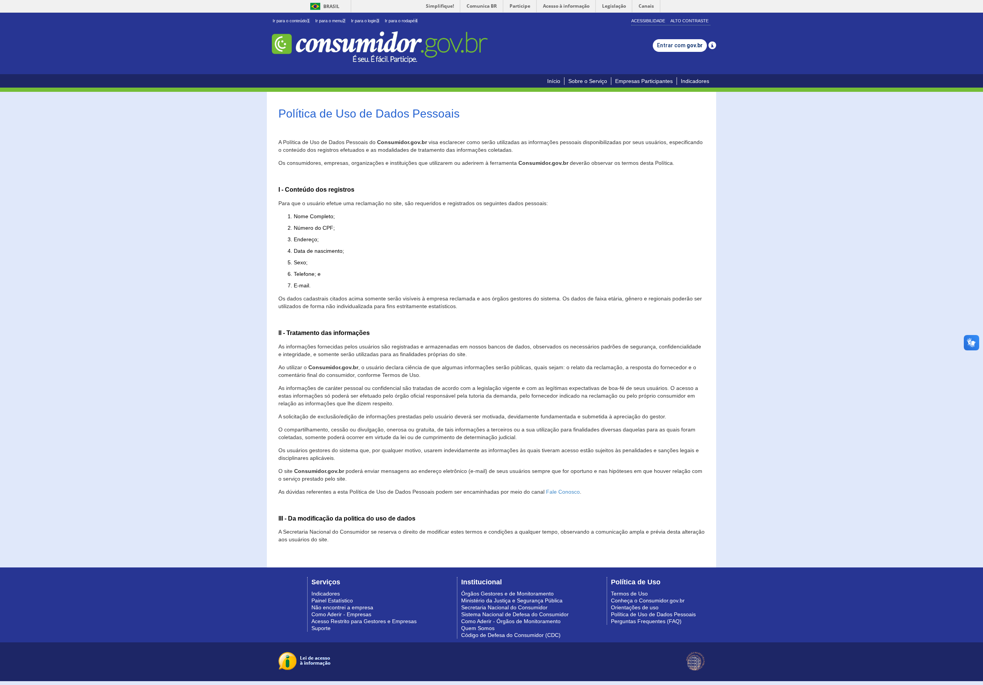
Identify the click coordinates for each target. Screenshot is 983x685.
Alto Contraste (689, 20)
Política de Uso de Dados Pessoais (653, 614)
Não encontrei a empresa (342, 607)
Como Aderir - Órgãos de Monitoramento (511, 621)
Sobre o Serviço (587, 81)
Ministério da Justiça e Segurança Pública (512, 600)
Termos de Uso (629, 593)
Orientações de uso (635, 607)
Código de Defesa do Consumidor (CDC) (511, 635)
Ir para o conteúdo (291, 20)
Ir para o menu (330, 20)
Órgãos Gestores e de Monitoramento (507, 593)
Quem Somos (478, 628)
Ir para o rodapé (401, 20)
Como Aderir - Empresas (341, 614)
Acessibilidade (648, 20)
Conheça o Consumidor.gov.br (648, 600)
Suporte (321, 628)
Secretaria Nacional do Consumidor (504, 607)
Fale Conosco (563, 492)
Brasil (323, 6)
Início (553, 81)
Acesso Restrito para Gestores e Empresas (364, 621)
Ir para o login (365, 20)
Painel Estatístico (332, 600)
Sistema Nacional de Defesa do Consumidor (515, 614)
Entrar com (680, 45)
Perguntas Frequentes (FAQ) (646, 621)
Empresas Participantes (644, 81)
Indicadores (695, 81)
